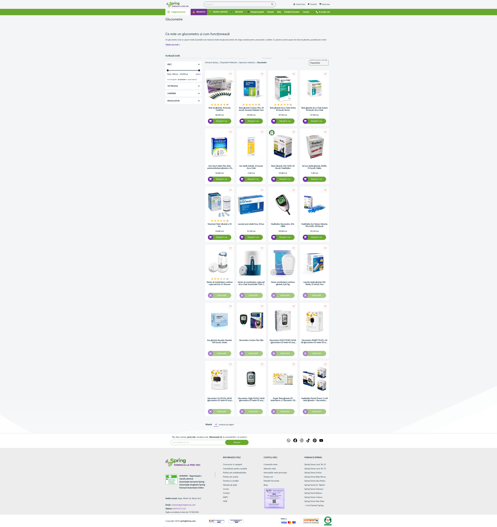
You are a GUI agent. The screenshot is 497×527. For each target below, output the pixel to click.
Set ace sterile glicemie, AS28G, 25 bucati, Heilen (314, 167)
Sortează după (318, 60)
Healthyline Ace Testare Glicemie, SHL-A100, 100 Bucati (314, 225)
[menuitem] (199, 12)
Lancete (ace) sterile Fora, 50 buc (251, 224)
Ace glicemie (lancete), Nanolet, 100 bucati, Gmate (219, 341)
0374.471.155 (179, 508)
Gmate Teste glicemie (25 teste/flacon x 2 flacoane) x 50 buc (283, 399)
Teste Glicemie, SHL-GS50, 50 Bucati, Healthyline (283, 167)
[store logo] (184, 4)
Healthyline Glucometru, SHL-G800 (283, 225)
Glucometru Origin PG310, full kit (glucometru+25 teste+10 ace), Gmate (251, 399)
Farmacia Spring (211, 62)
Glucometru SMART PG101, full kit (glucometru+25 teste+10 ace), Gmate (314, 341)
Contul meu (300, 4)
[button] (230, 74)
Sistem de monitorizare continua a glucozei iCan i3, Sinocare (220, 283)
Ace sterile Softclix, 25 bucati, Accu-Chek (251, 167)
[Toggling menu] (178, 12)
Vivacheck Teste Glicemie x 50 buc (220, 225)
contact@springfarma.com (183, 504)
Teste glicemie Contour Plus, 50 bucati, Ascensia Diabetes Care (251, 109)
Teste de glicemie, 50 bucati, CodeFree (219, 109)
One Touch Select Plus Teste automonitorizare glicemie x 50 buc (219, 167)
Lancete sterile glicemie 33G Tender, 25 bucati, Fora (314, 283)
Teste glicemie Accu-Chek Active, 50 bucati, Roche (283, 109)
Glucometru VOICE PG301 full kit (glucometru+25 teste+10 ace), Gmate (282, 341)
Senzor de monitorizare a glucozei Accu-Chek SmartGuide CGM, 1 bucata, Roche (251, 283)
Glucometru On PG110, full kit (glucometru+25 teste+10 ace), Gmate (219, 399)
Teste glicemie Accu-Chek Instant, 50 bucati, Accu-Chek (314, 109)
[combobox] (239, 4)
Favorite (313, 4)
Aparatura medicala (247, 62)
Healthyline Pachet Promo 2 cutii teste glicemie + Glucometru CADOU (314, 399)
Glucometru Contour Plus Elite (251, 340)
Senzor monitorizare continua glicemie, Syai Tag (283, 283)
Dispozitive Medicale (228, 62)
